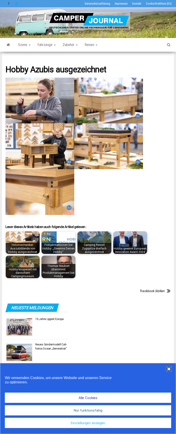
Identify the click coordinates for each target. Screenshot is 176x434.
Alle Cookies (88, 398)
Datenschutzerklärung (97, 3)
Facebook (9, 3)
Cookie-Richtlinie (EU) (159, 3)
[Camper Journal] (8, 45)
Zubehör (69, 45)
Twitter (16, 3)
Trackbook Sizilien (152, 291)
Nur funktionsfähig (88, 410)
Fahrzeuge (45, 45)
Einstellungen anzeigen (88, 423)
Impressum (121, 3)
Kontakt (136, 3)
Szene (23, 45)
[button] (169, 369)
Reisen (90, 45)
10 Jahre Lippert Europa (49, 319)
